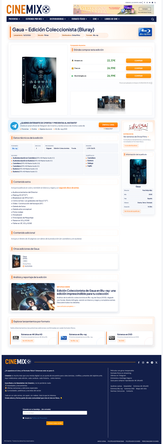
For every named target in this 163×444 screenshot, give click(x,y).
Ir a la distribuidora (131, 145)
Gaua (138, 186)
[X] (155, 2)
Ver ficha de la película (131, 211)
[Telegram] (152, 2)
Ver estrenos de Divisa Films (135, 137)
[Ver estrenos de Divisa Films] (138, 127)
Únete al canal (108, 125)
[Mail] (149, 2)
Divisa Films (76, 35)
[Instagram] (147, 2)
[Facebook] (144, 2)
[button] (152, 19)
